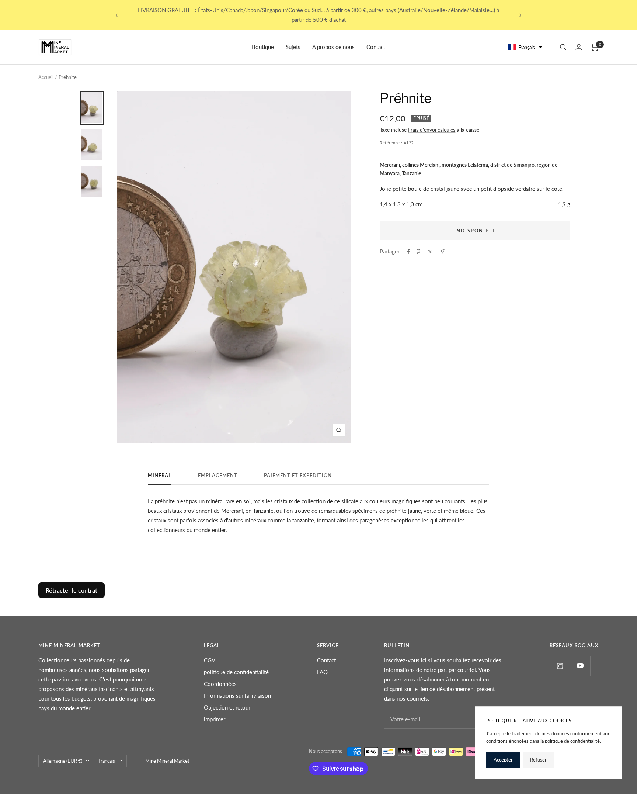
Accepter (503, 760)
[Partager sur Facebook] (408, 251)
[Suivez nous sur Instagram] (560, 666)
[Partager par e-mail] (442, 251)
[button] (525, 47)
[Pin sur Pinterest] (418, 251)
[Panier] (595, 47)
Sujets (293, 47)
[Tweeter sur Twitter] (430, 251)
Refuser (538, 760)
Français (106, 761)
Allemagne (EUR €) (62, 761)
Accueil (45, 77)
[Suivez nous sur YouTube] (580, 666)
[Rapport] (578, 47)
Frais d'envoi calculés (431, 130)
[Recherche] (563, 47)
